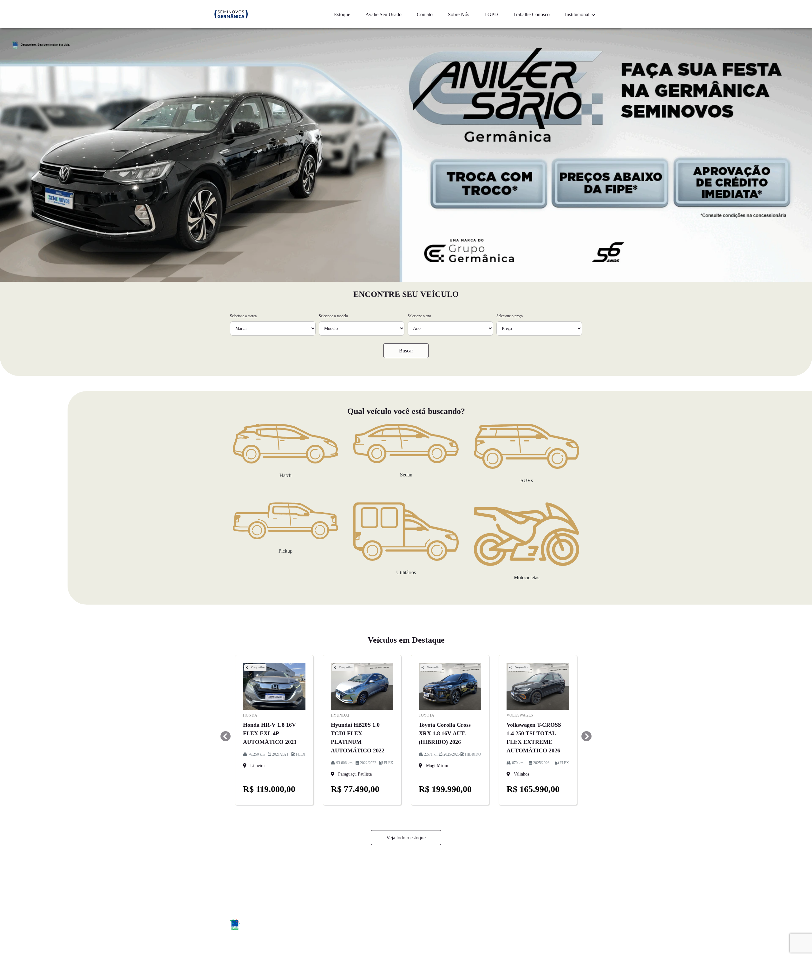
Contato (425, 14)
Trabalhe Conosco (531, 14)
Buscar (406, 350)
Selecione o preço (509, 316)
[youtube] (575, 925)
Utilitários (406, 572)
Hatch (285, 475)
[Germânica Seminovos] (231, 14)
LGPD (491, 14)
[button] (225, 736)
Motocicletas (526, 577)
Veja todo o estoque (406, 837)
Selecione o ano (419, 316)
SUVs (527, 480)
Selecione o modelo (333, 316)
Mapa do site (446, 882)
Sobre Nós (458, 14)
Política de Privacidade (541, 882)
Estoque (342, 14)
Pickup (285, 551)
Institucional (578, 14)
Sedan (406, 474)
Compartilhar (258, 667)
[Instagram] (560, 925)
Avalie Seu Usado (383, 14)
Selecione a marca (243, 316)
